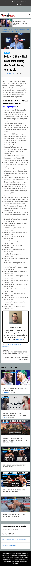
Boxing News (6, 372)
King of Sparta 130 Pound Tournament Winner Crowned (17, 358)
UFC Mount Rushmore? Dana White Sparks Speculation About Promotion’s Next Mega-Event (15, 440)
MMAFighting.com (9, 107)
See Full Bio (18, 339)
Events (15, 474)
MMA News (12, 1)
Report (6, 417)
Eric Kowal (6, 392)
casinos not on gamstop (9, 545)
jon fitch (16, 344)
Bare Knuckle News (7, 474)
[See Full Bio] (23, 339)
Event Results (14, 449)
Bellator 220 (9, 344)
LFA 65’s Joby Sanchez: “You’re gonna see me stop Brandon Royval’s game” (14, 352)
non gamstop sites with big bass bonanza (14, 539)
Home (5, 1)
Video (4, 451)
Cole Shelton (10, 73)
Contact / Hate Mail (21, 1)
